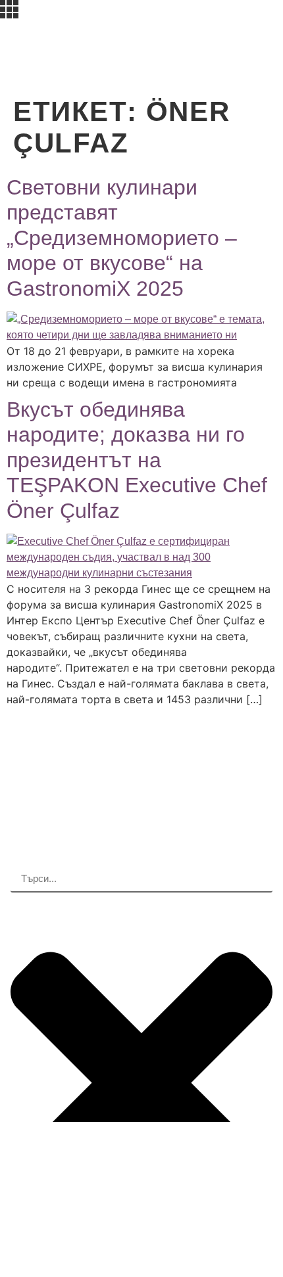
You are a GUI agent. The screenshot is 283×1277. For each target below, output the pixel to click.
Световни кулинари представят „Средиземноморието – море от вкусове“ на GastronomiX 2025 (122, 237)
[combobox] (141, 879)
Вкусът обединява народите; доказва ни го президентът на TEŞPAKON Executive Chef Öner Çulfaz (137, 460)
